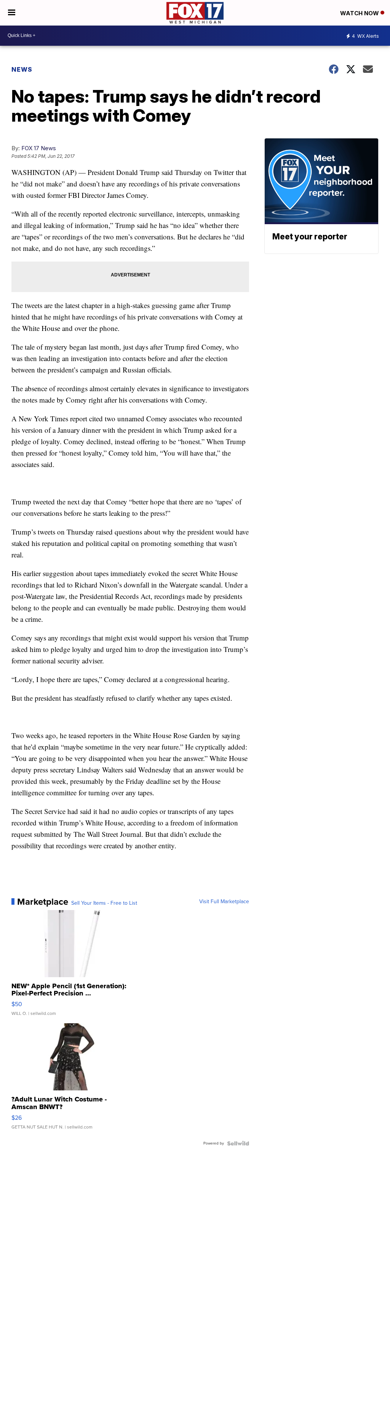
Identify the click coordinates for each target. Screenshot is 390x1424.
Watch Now (360, 13)
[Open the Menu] (12, 13)
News (21, 69)
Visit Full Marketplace (224, 901)
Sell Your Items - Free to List (104, 903)
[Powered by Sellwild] (238, 1143)
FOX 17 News (38, 148)
